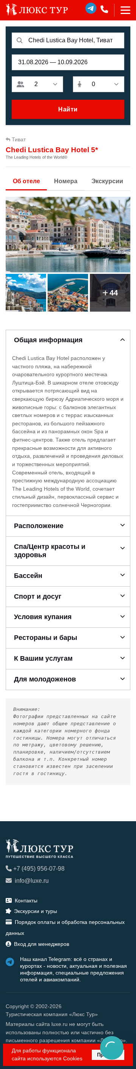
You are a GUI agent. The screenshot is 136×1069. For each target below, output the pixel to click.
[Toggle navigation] (122, 10)
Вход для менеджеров (41, 944)
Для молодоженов (45, 679)
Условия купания (43, 617)
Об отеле (26, 181)
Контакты (26, 901)
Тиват (19, 139)
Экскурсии (107, 181)
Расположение (38, 526)
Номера (65, 181)
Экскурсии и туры (35, 911)
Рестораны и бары (45, 637)
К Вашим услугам (43, 658)
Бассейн (28, 575)
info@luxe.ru (32, 880)
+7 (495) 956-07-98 (39, 868)
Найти (68, 109)
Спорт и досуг (38, 596)
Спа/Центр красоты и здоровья (49, 551)
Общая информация (48, 340)
